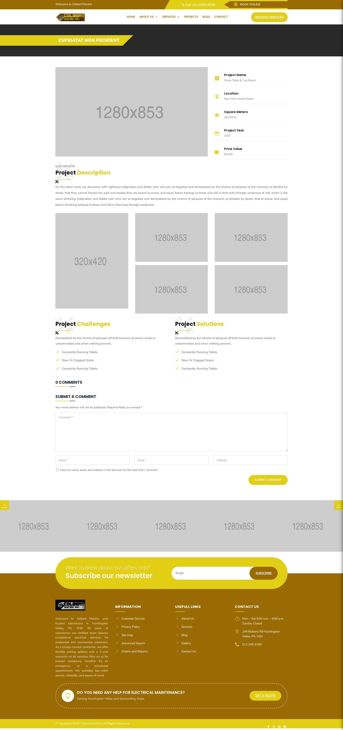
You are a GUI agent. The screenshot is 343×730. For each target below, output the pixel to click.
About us (146, 17)
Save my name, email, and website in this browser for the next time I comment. (109, 470)
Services (169, 17)
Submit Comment (268, 480)
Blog (206, 17)
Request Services (269, 17)
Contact (221, 17)
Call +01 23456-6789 (200, 5)
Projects (191, 17)
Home (131, 17)
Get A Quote (265, 696)
